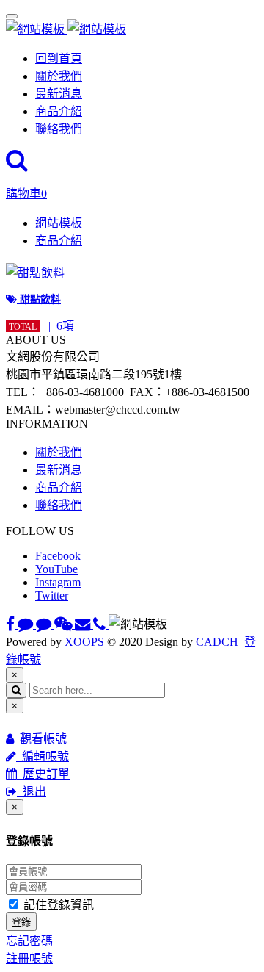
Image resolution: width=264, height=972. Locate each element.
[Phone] (101, 624)
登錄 (21, 922)
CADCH (217, 642)
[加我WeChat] (64, 624)
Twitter (51, 595)
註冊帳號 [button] (29, 958)
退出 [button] (31, 791)
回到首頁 (58, 58)
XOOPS (84, 642)
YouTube (56, 569)
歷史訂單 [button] (43, 774)
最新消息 (58, 93)
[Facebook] (12, 624)
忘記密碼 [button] (29, 941)
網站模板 (58, 223)
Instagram (58, 582)
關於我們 (58, 76)
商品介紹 (58, 111)
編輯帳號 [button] (42, 756)
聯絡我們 (58, 129)
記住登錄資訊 (57, 905)
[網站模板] (66, 29)
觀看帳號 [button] (40, 738)
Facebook (58, 556)
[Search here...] (17, 164)
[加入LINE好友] (27, 624)
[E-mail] (84, 624)
